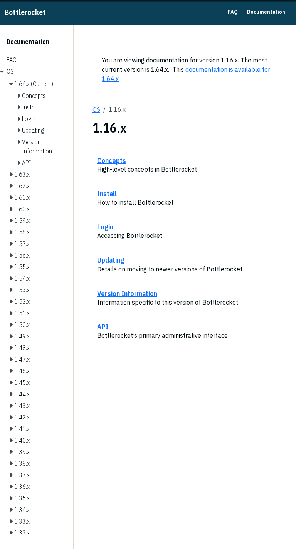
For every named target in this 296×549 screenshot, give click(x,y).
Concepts (111, 160)
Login (105, 226)
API (102, 326)
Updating (110, 259)
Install (107, 193)
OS (96, 109)
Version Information (127, 293)
